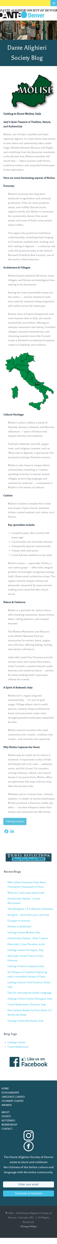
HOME (5, 1088)
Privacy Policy (28, 1226)
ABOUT (6, 1112)
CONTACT (7, 1129)
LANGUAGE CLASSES (13, 1096)
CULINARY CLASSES (13, 1101)
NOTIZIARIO (8, 1120)
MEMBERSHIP (9, 1124)
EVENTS (6, 1116)
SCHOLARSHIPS (10, 1092)
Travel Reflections (17, 1046)
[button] (6, 832)
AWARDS (7, 1105)
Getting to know (15, 821)
